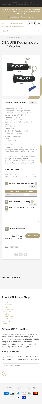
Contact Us (6, 307)
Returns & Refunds (9, 316)
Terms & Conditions (10, 319)
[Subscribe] (37, 365)
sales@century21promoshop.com (22, 17)
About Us (5, 302)
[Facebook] (4, 373)
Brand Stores (7, 314)
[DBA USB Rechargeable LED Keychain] (21, 75)
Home (4, 38)
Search (4, 323)
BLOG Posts (7, 305)
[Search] (38, 31)
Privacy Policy (7, 309)
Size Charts (6, 312)
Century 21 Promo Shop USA (23, 388)
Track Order (6, 321)
